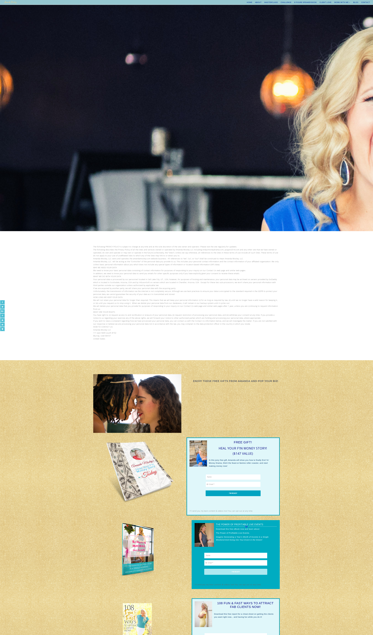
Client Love (325, 2)
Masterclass (271, 2)
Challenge (286, 2)
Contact (365, 2)
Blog (355, 2)
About (258, 2)
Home (249, 2)
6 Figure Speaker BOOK (305, 2)
